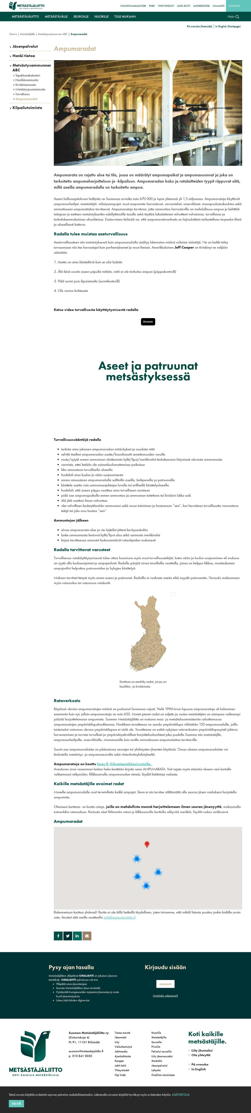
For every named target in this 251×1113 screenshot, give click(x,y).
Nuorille (156, 1033)
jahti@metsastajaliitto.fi (120, 917)
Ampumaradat (26, 99)
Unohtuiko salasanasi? (165, 996)
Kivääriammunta (25, 85)
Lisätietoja (180, 1094)
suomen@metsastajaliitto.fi (86, 1051)
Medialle (156, 1061)
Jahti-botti (183, 6)
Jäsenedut (120, 1037)
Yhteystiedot (166, 6)
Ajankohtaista (123, 1056)
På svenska (198, 1064)
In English (197, 1069)
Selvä (16, 1103)
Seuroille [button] (81, 16)
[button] (147, 844)
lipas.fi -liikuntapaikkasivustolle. (124, 764)
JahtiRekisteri (201, 6)
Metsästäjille (158, 1037)
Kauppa (119, 1061)
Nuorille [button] (101, 16)
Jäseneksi (234, 6)
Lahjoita (156, 1070)
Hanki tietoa (23, 55)
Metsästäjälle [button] (56, 16)
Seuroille (156, 1042)
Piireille (155, 1047)
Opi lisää (120, 1075)
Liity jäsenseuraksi (162, 1056)
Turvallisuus (22, 94)
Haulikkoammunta (26, 80)
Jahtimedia (121, 1051)
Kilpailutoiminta (27, 107)
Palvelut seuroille (161, 1051)
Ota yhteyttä (199, 1055)
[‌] (69, 1071)
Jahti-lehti (120, 1066)
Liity (117, 1042)
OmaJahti (219, 6)
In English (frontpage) (228, 26)
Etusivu (13, 34)
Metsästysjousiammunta (30, 89)
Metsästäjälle (27, 34)
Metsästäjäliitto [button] (25, 16)
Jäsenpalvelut (25, 46)
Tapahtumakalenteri (133, 6)
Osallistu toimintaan (163, 1075)
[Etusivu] (27, 6)
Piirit (152, 6)
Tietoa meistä (122, 1033)
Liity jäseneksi (200, 1050)
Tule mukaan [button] (125, 16)
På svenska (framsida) (199, 26)
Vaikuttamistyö (123, 1047)
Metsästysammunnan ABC (53, 34)
